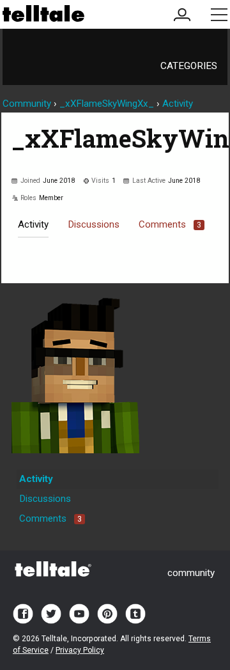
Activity (33, 224)
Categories (188, 66)
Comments (170, 224)
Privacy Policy (80, 650)
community (191, 573)
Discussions (93, 224)
